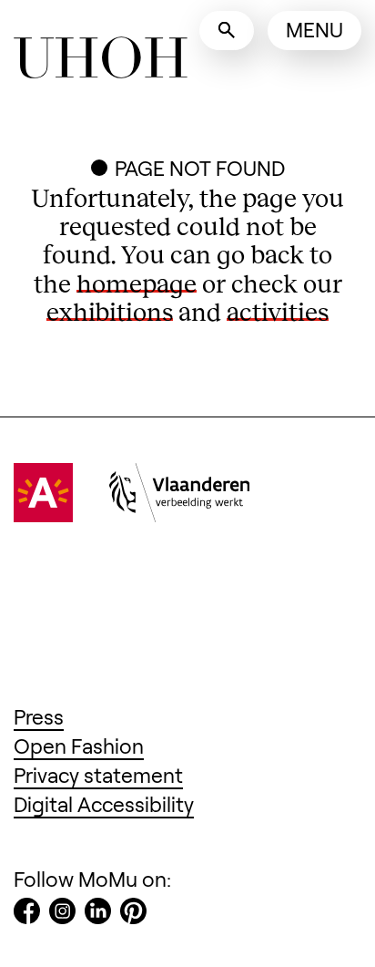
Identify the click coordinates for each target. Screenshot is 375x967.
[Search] (226, 30)
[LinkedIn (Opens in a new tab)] (98, 914)
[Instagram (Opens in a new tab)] (62, 914)
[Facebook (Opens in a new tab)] (27, 914)
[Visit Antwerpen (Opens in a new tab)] (43, 514)
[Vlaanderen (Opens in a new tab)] (179, 514)
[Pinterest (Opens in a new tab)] (133, 914)
